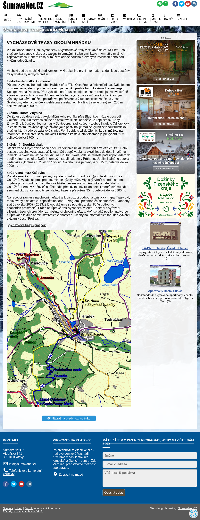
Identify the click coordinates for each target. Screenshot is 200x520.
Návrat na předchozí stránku (71, 418)
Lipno (18, 508)
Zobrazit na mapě (71, 474)
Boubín (29, 508)
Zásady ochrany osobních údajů (23, 511)
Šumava (8, 508)
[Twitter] (182, 4)
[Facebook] (175, 4)
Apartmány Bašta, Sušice (165, 291)
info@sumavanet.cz (22, 463)
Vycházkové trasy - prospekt (27, 225)
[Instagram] (194, 4)
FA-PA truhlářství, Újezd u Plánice (165, 248)
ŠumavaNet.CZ (187, 508)
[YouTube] (188, 4)
